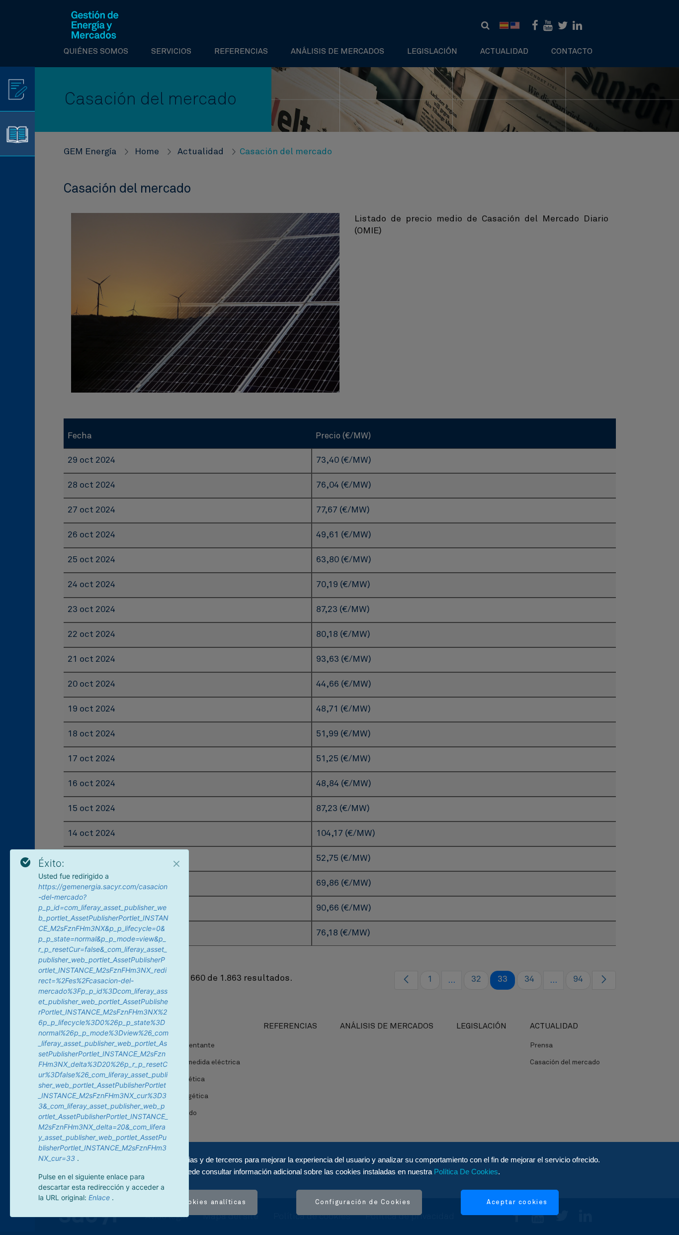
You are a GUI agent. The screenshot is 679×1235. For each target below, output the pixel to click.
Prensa (541, 1045)
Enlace (100, 1197)
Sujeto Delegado (170, 1113)
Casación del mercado (565, 1062)
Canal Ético (74, 1168)
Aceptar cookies (517, 1202)
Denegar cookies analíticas (196, 1202)
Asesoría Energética (176, 1096)
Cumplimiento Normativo (94, 1151)
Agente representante (179, 1045)
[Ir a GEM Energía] (95, 24)
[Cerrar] (176, 864)
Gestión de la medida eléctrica (192, 1062)
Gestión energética (174, 1079)
